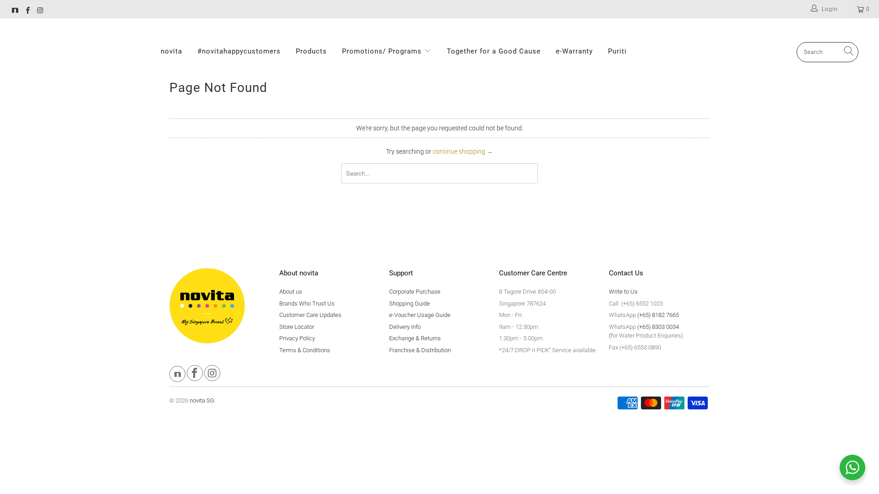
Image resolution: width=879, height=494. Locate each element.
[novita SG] (15, 11)
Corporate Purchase (414, 291)
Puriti (617, 51)
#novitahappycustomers (239, 51)
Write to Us (623, 291)
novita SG (202, 400)
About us (290, 291)
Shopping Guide (409, 303)
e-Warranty (574, 51)
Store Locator (296, 326)
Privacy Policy (297, 338)
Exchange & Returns (415, 338)
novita (171, 51)
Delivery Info (405, 326)
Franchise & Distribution (420, 350)
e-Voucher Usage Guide (419, 314)
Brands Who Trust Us (307, 303)
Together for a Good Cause (494, 51)
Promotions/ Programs (383, 51)
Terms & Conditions (304, 350)
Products (311, 51)
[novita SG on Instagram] (39, 11)
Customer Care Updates (310, 314)
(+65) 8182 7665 (658, 314)
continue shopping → (463, 151)
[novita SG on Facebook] (27, 11)
